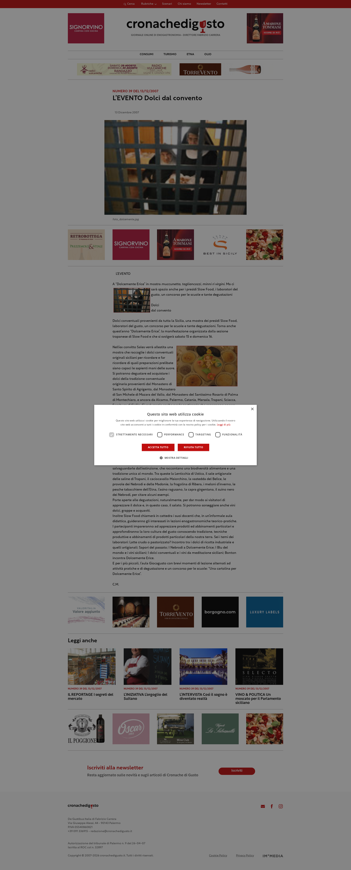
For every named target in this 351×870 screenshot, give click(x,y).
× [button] (252, 409)
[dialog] (175, 435)
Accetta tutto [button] (158, 447)
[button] (175, 457)
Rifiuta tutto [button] (193, 447)
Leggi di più (224, 425)
